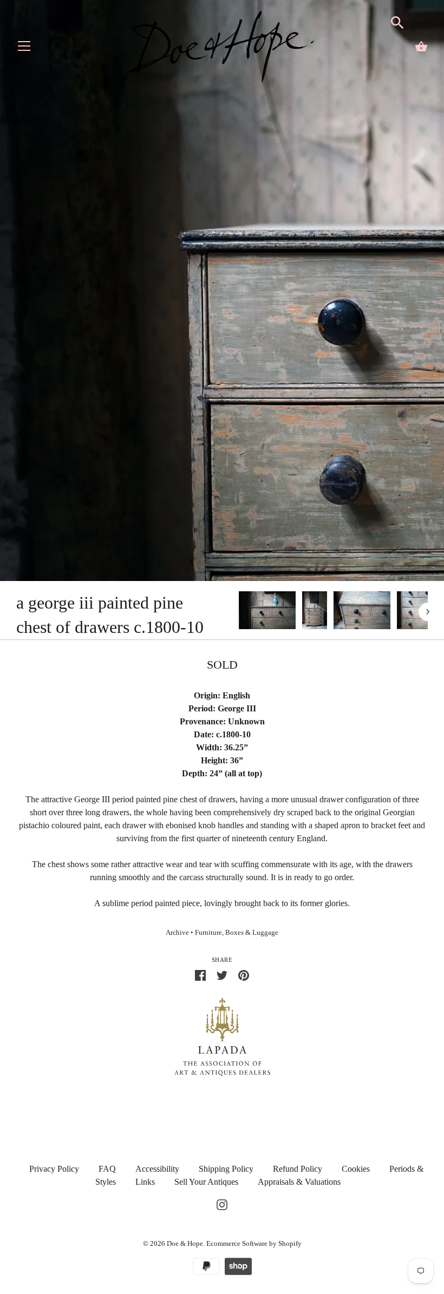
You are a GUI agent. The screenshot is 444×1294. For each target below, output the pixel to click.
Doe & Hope (185, 1243)
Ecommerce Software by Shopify (254, 1243)
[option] (267, 612)
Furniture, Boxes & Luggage (236, 932)
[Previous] (238, 612)
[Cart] (421, 46)
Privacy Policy (54, 1168)
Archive (177, 932)
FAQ (107, 1168)
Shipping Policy (226, 1168)
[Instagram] (222, 1203)
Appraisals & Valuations (299, 1181)
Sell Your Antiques (206, 1181)
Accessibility (157, 1168)
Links (145, 1181)
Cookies (356, 1168)
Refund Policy (297, 1168)
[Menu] (24, 48)
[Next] (428, 612)
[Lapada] (222, 1036)
